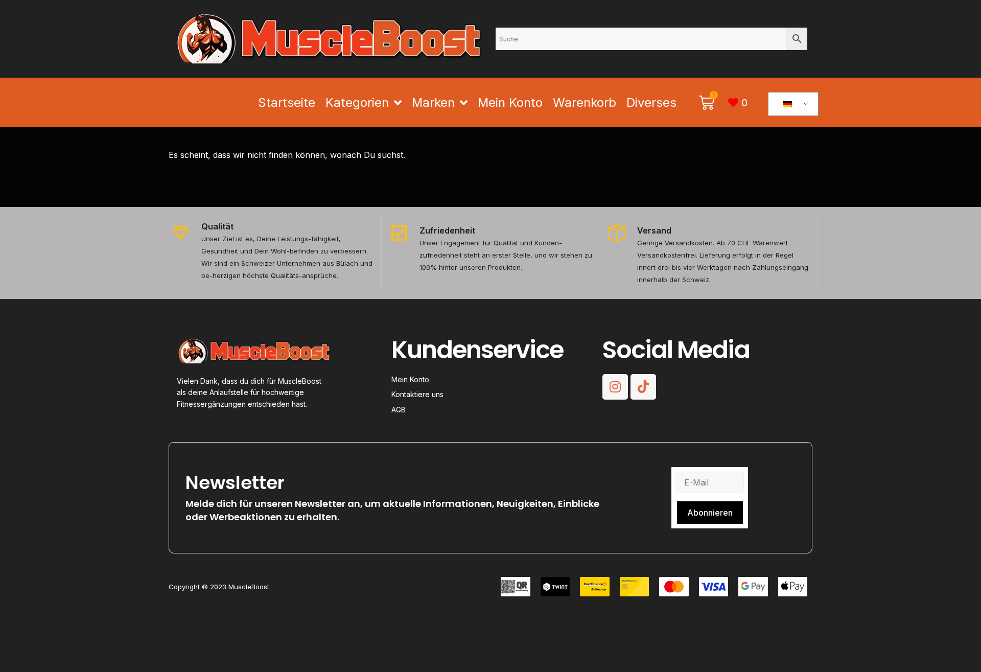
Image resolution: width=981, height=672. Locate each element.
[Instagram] (615, 387)
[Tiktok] (643, 387)
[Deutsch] (791, 104)
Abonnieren (710, 512)
